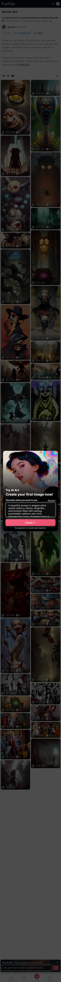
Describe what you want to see (21, 500)
